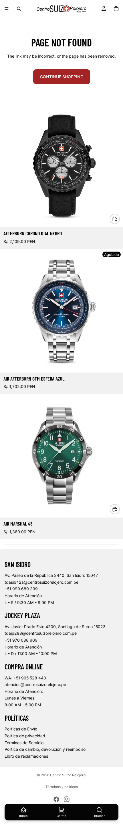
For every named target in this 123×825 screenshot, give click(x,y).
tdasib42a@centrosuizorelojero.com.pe (41, 582)
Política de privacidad (25, 735)
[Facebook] (56, 799)
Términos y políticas (61, 787)
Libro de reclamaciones (26, 756)
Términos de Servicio (24, 742)
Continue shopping (61, 76)
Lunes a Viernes (19, 697)
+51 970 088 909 (21, 640)
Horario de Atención (23, 595)
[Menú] (6, 8)
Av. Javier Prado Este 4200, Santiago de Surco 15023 (55, 626)
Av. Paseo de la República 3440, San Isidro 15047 (51, 575)
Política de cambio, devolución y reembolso (45, 749)
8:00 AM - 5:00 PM (23, 704)
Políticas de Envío (21, 728)
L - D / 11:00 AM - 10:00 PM (31, 653)
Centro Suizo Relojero (68, 775)
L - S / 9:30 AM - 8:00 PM (29, 602)
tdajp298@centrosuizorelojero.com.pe (41, 633)
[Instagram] (66, 799)
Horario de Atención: (24, 691)
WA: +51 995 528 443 (25, 677)
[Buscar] (19, 8)
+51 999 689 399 (21, 588)
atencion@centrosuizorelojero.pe (35, 684)
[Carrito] (116, 8)
